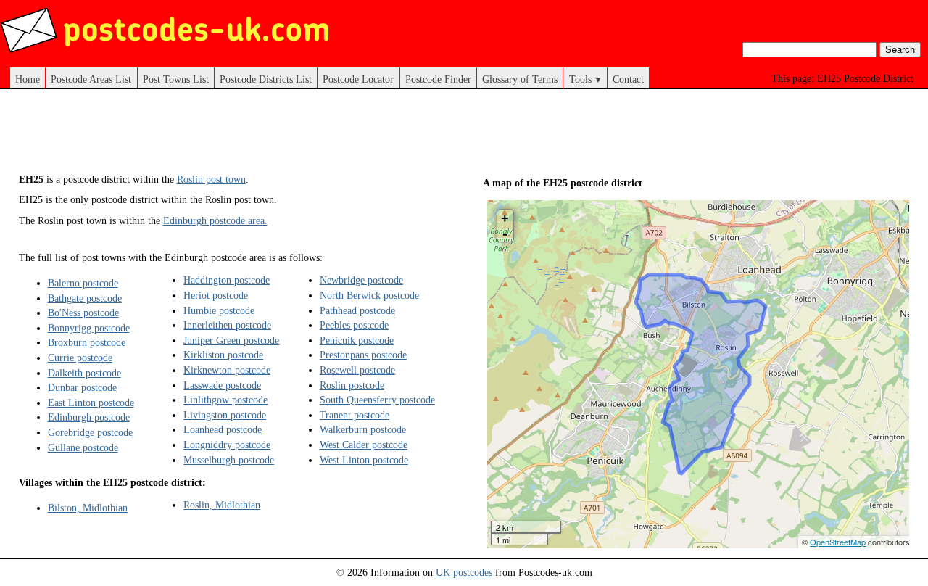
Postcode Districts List (266, 79)
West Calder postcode (363, 444)
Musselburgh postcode (228, 460)
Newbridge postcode (361, 280)
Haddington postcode (226, 280)
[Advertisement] (283, 136)
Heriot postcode (215, 295)
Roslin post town (211, 179)
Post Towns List (176, 79)
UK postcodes (464, 572)
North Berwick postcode (369, 295)
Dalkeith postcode (84, 373)
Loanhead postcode (222, 429)
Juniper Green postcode (231, 340)
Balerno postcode (83, 283)
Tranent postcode (354, 415)
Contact (628, 79)
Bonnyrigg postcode (89, 328)
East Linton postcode (91, 402)
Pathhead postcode (357, 310)
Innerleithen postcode (227, 325)
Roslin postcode (352, 385)
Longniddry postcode (226, 444)
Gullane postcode (83, 447)
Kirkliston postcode (223, 354)
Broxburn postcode (86, 342)
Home (27, 79)
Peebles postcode (354, 325)
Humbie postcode (218, 310)
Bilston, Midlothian (88, 507)
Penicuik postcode (357, 340)
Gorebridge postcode (90, 432)
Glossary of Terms (520, 79)
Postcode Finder (438, 79)
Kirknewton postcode (226, 370)
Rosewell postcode (357, 370)
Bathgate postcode (85, 298)
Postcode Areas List (91, 79)
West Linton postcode (364, 460)
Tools (585, 79)
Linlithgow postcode (225, 399)
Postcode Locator (358, 79)
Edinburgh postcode (89, 417)
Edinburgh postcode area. (215, 220)
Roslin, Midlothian (221, 505)
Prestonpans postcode (363, 354)
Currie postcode (80, 357)
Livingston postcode (224, 415)
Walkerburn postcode (363, 429)
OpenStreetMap (838, 542)
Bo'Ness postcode (83, 312)
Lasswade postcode (222, 385)
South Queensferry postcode (377, 399)
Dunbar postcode (82, 387)
